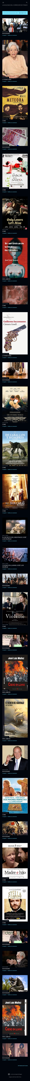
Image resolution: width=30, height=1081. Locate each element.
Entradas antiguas (23, 1065)
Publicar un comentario (12, 35)
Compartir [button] (4, 35)
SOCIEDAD (6, 33)
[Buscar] (27, 2)
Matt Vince (19, 1076)
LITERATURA (6, 79)
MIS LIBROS (6, 279)
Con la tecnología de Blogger (16, 1074)
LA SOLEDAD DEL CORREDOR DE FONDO (15, 5)
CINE (4, 121)
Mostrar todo (22, 12)
